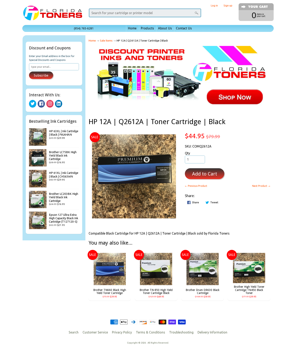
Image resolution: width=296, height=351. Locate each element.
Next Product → (261, 186)
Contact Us (184, 28)
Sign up (228, 5)
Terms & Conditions (150, 332)
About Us (165, 28)
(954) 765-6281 (84, 28)
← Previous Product (196, 186)
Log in (214, 5)
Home (132, 28)
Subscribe (41, 75)
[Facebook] (41, 104)
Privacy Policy (122, 332)
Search (74, 332)
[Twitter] (32, 104)
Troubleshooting (181, 332)
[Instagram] (50, 104)
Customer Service (95, 332)
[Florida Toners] (52, 15)
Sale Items (106, 40)
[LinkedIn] (58, 104)
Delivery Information (212, 332)
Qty (187, 153)
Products (147, 28)
